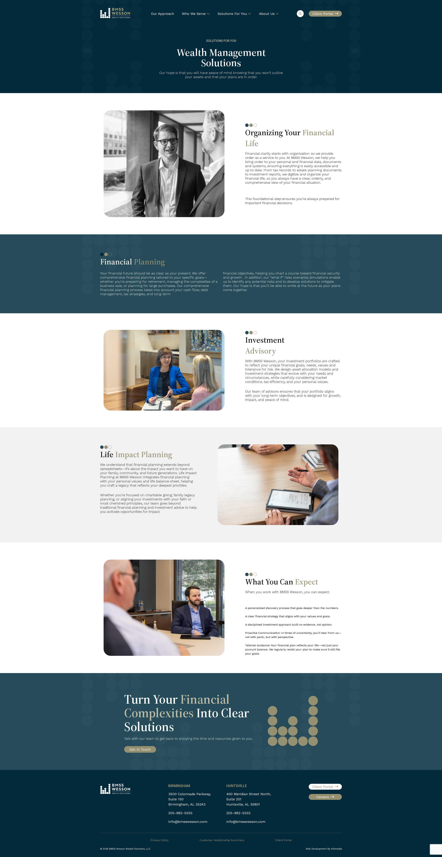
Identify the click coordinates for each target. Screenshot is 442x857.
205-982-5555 (180, 813)
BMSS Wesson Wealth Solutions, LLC (129, 849)
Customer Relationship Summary (222, 840)
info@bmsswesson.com (187, 822)
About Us (267, 14)
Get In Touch (140, 749)
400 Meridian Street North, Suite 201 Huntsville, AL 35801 (248, 799)
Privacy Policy (159, 840)
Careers (322, 797)
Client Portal (322, 14)
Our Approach (162, 14)
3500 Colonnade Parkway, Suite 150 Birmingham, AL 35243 (189, 799)
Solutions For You (232, 14)
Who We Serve (194, 14)
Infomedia (336, 849)
